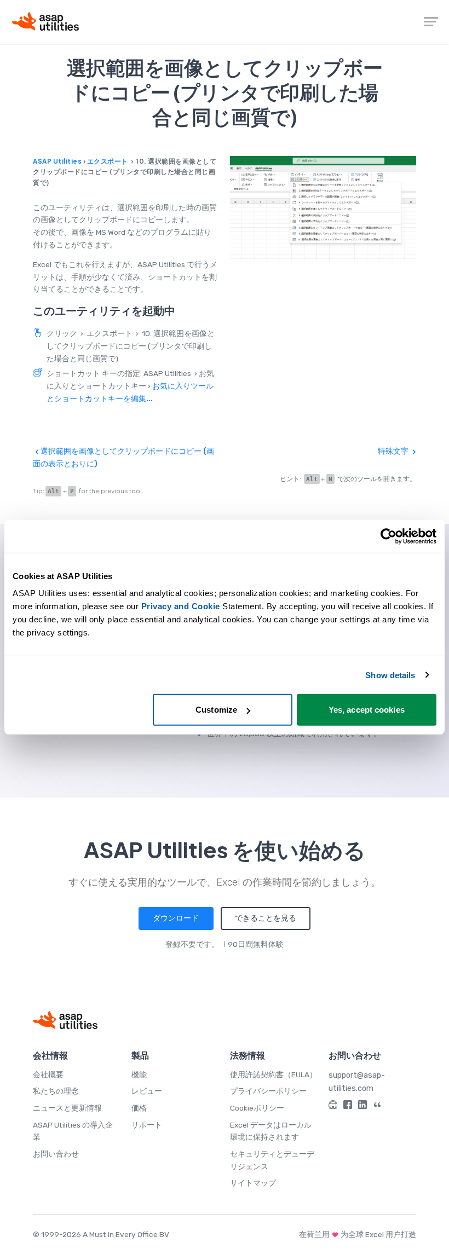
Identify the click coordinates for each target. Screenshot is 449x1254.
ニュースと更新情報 (67, 1107)
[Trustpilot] (377, 1106)
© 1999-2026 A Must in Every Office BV (101, 1234)
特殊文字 (394, 451)
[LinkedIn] (362, 1106)
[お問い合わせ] (333, 1106)
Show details (390, 674)
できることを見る (265, 918)
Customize (216, 709)
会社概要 (48, 1074)
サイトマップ (253, 1182)
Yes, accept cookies (367, 709)
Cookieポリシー (257, 1107)
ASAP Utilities (57, 161)
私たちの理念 (56, 1091)
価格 (139, 1107)
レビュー (146, 1091)
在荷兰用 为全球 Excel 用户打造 (357, 1234)
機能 (139, 1074)
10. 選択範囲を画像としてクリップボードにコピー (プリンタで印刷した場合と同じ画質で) (131, 345)
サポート (146, 1124)
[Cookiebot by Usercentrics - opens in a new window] (388, 536)
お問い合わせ (56, 1153)
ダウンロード (176, 918)
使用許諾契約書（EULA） (273, 1074)
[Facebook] (347, 1106)
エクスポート (107, 161)
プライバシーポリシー (268, 1091)
